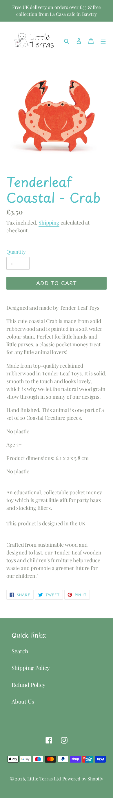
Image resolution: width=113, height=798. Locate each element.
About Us (23, 701)
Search (20, 651)
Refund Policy (28, 684)
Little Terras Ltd (44, 779)
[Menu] (103, 40)
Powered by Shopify (82, 779)
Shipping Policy (31, 667)
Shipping (49, 222)
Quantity (16, 251)
